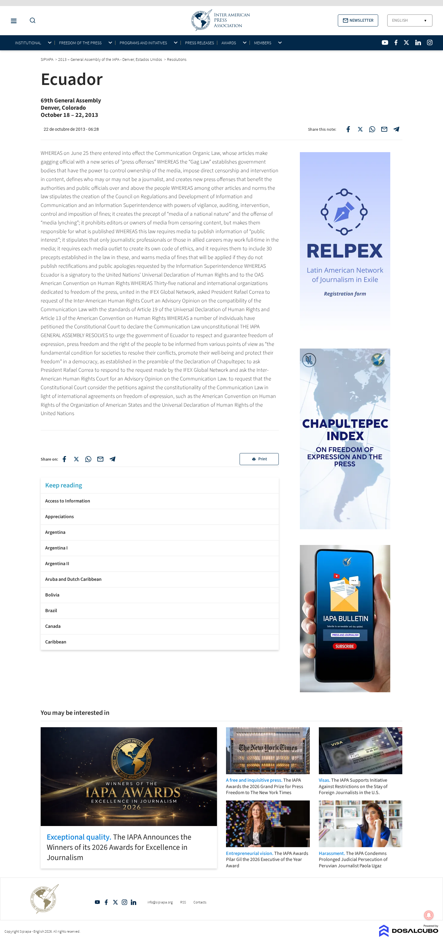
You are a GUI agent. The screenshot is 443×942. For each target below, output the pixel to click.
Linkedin (133, 902)
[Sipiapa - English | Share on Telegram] (396, 129)
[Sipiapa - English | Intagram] (429, 42)
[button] (358, 20)
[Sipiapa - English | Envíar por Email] (384, 129)
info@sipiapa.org (160, 902)
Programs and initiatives (143, 42)
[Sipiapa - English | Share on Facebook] (348, 129)
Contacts (199, 902)
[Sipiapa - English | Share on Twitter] (360, 129)
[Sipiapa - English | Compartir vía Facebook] (64, 459)
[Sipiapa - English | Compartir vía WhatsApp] (88, 459)
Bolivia (52, 595)
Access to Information (67, 501)
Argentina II (57, 563)
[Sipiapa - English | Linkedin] (418, 42)
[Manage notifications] (429, 915)
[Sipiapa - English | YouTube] (385, 42)
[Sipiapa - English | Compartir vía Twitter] (76, 459)
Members (262, 42)
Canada (53, 626)
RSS (183, 902)
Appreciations (59, 516)
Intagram (124, 902)
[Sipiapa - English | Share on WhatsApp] (372, 129)
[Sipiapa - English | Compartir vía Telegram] (112, 459)
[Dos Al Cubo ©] (408, 935)
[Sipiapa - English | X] (407, 42)
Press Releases (199, 42)
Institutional (28, 42)
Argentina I (56, 548)
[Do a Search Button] (31, 20)
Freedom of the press (80, 42)
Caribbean (55, 642)
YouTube (97, 902)
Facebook (106, 902)
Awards (229, 42)
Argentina (55, 532)
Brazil (51, 610)
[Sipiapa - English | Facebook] (395, 42)
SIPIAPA (47, 59)
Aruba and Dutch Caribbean (73, 579)
